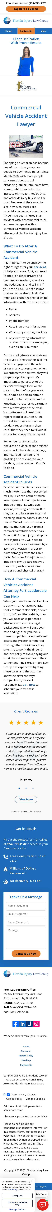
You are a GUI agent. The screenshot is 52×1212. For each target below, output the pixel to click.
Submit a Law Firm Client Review (26, 811)
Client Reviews (26, 711)
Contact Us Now (26, 953)
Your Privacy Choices (24, 1094)
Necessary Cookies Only (17, 1203)
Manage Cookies (35, 1098)
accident (40, 267)
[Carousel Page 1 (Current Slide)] (19, 788)
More (43, 31)
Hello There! (40, 1194)
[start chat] (43, 1205)
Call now (29, 684)
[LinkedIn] (22, 1024)
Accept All (17, 1195)
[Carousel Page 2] (26, 788)
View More (26, 799)
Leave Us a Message (26, 896)
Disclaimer (26, 1051)
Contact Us (26, 31)
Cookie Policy (14, 1098)
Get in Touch (26, 828)
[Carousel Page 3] (33, 788)
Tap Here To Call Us (26, 8)
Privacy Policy (26, 1055)
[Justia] (29, 1024)
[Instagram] (36, 1024)
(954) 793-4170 (23, 1003)
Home (8, 31)
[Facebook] (15, 1024)
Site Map (26, 1060)
